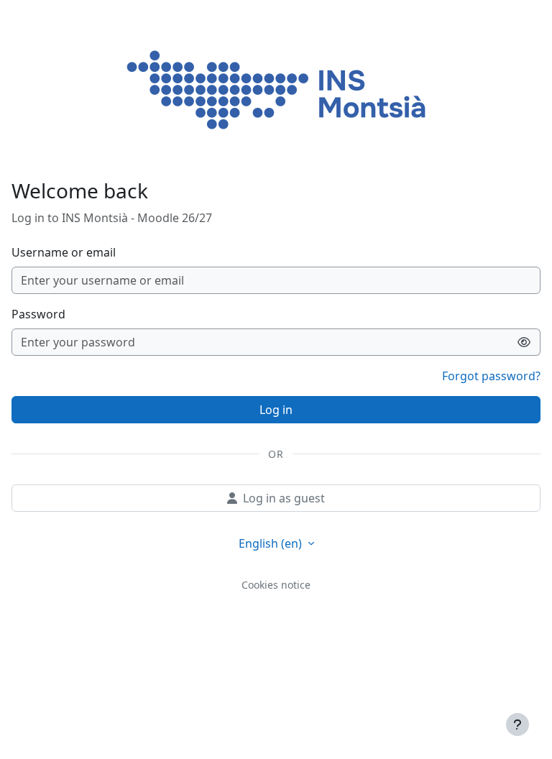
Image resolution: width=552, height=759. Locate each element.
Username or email (64, 252)
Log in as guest (284, 498)
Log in (276, 410)
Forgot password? (491, 376)
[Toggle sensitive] (524, 342)
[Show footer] (517, 724)
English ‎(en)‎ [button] (272, 543)
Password (38, 314)
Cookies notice (276, 585)
